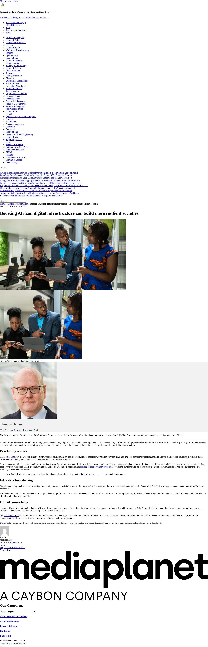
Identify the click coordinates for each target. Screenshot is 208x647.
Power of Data (12, 83)
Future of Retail (13, 47)
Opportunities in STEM (16, 93)
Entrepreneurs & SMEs (16, 157)
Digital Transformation (18, 204)
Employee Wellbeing (15, 149)
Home (3, 204)
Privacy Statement (9, 626)
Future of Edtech (13, 68)
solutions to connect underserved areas (96, 467)
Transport (10, 73)
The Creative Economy (16, 30)
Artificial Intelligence (15, 37)
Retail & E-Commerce (16, 104)
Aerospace (10, 129)
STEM (9, 152)
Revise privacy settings (18, 643)
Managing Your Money (16, 65)
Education (10, 126)
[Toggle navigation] (47, 18)
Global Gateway (11, 457)
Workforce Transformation (17, 50)
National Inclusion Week (17, 147)
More (8, 32)
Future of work (12, 137)
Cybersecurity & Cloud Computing (21, 116)
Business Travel (13, 98)
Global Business (13, 25)
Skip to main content (9, 1)
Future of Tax (12, 58)
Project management (15, 124)
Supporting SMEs (14, 139)
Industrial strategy (14, 96)
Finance (9, 155)
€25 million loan (11, 515)
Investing (10, 45)
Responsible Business (15, 101)
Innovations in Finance (16, 42)
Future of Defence (14, 40)
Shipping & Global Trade (17, 81)
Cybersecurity (12, 55)
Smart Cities (11, 121)
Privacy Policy (5, 643)
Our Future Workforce (16, 86)
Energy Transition (14, 76)
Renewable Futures (14, 109)
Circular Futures (13, 70)
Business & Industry (23, 17)
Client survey (12, 162)
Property (9, 119)
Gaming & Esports (14, 160)
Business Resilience (14, 144)
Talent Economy (13, 91)
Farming (9, 53)
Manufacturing (12, 63)
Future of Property (14, 60)
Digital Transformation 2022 (12, 547)
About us (10, 78)
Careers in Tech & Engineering (19, 134)
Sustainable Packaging (16, 22)
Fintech (9, 114)
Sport (8, 27)
